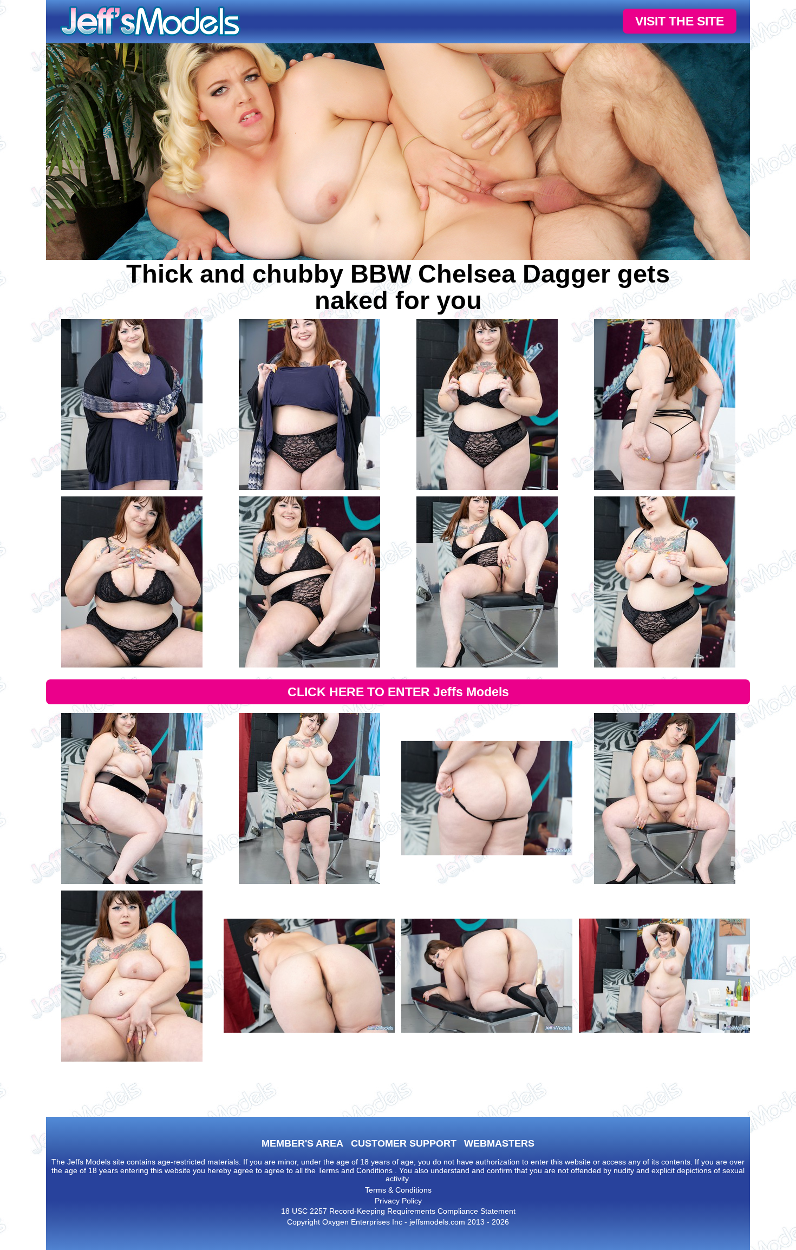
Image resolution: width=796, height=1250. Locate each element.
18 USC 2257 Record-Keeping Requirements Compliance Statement (398, 1211)
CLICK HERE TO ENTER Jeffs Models (398, 692)
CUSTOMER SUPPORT (403, 1143)
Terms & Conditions (398, 1190)
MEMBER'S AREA (302, 1143)
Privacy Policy (398, 1200)
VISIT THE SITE (679, 21)
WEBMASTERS (499, 1143)
